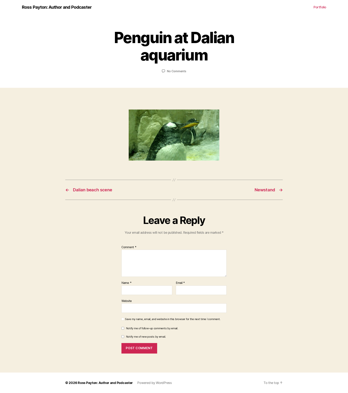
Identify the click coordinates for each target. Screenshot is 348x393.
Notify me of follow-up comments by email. (152, 328)
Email (180, 283)
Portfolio (320, 7)
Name (126, 283)
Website (126, 300)
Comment (128, 247)
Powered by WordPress (154, 383)
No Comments (176, 71)
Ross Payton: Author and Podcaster (57, 7)
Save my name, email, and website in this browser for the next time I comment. (172, 319)
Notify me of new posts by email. (146, 336)
